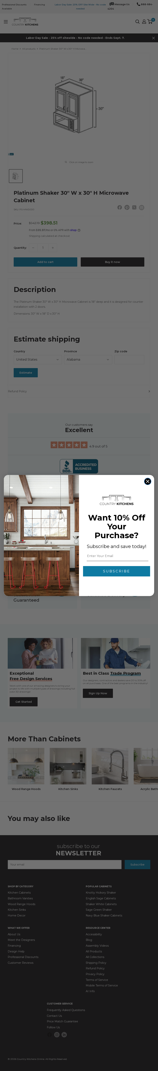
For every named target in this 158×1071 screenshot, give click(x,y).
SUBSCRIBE (116, 571)
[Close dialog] (147, 481)
